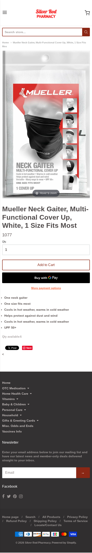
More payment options (46, 288)
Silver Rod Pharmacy (37, 542)
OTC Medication (14, 388)
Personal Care (12, 410)
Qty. (4, 241)
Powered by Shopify (64, 542)
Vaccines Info (12, 431)
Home (5, 42)
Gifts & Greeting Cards (18, 420)
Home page (10, 517)
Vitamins (8, 399)
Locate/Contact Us (48, 525)
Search (30, 517)
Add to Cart (46, 265)
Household (10, 415)
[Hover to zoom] (46, 124)
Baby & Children (14, 404)
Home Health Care (15, 393)
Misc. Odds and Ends (17, 426)
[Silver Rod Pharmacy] (46, 13)
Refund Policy (16, 521)
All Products (51, 517)
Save (29, 347)
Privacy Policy (77, 517)
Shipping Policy (45, 521)
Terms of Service (76, 521)
